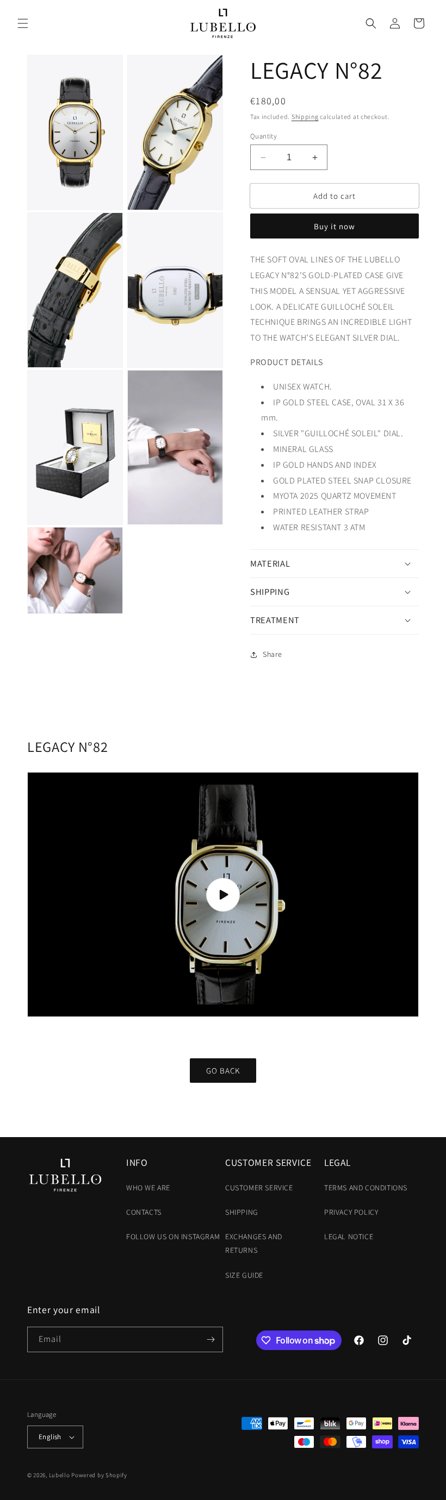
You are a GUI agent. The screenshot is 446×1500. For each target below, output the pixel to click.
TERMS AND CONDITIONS (365, 1188)
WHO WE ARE (148, 1188)
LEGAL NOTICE (348, 1236)
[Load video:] (223, 894)
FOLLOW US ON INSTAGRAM (173, 1236)
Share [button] (272, 654)
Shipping (305, 116)
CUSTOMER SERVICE (259, 1188)
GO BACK (223, 1070)
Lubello (59, 1475)
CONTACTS (144, 1212)
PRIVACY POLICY (351, 1212)
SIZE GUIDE (244, 1275)
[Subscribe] (210, 1339)
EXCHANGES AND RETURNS (253, 1243)
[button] (23, 23)
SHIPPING (241, 1212)
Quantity (263, 136)
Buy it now (334, 226)
